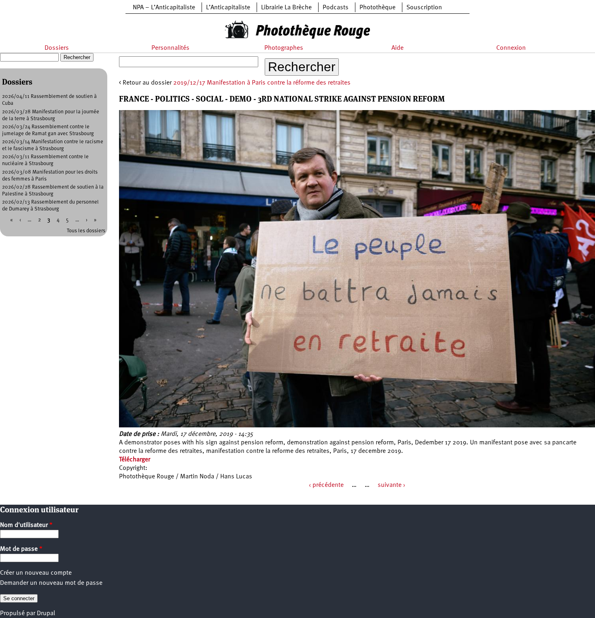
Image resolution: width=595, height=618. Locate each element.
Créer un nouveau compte (36, 573)
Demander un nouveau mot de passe (51, 583)
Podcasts (335, 7)
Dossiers (57, 48)
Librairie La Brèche (286, 7)
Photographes (283, 48)
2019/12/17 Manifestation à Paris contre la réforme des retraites (262, 83)
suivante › (391, 485)
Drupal (46, 613)
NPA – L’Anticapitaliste (164, 7)
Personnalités (170, 48)
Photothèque (377, 7)
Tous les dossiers (86, 231)
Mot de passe (21, 549)
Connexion (511, 48)
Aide (397, 48)
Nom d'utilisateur (26, 525)
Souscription (424, 7)
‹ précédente (326, 485)
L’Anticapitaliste (228, 7)
